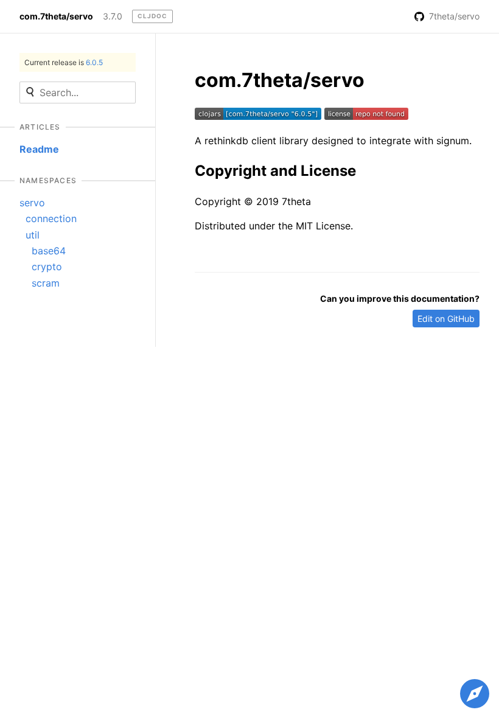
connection (51, 218)
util (33, 235)
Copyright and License (275, 171)
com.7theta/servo (56, 16)
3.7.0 (112, 16)
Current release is (63, 62)
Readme (39, 149)
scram (46, 283)
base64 (49, 251)
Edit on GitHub (446, 318)
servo (32, 203)
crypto (47, 266)
